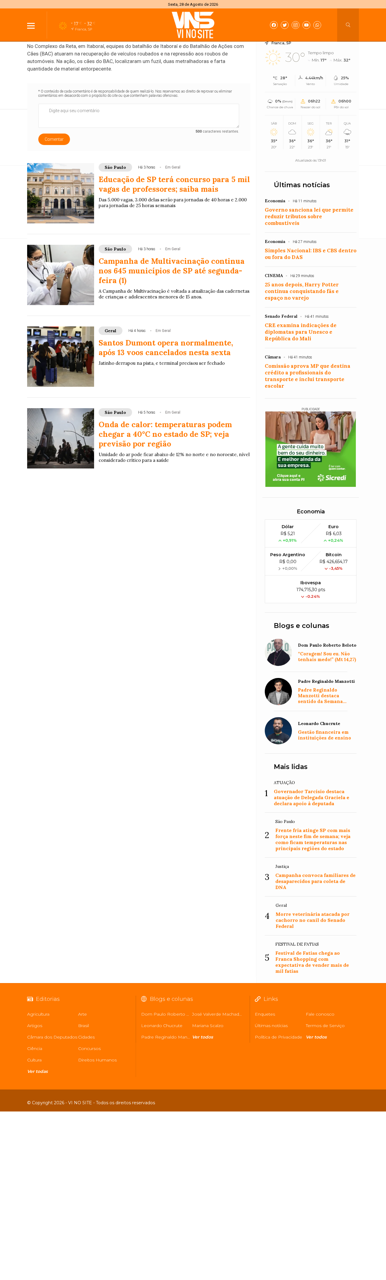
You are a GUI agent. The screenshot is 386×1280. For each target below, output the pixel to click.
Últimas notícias (302, 185)
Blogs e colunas (301, 626)
